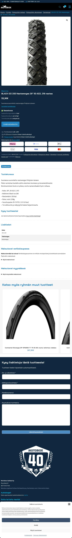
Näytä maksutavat (9, 260)
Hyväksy (36, 520)
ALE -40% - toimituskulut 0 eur (13, 1)
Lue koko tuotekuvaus (8, 106)
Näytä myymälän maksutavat (12, 274)
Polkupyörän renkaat (18, 12)
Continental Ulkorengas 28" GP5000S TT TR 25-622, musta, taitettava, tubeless (30, 348)
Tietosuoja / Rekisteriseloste (40, 535)
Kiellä (36, 525)
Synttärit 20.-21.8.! (33, 1)
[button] (69, 504)
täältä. (26, 495)
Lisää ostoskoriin (10, 124)
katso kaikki (16, 140)
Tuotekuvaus (6, 166)
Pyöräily (8, 12)
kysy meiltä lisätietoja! (33, 216)
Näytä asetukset (36, 530)
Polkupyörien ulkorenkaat (34, 12)
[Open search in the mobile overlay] (60, 7)
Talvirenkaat (46, 12)
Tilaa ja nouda (8, 137)
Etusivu (2, 12)
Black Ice (17, 157)
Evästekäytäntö (28, 535)
